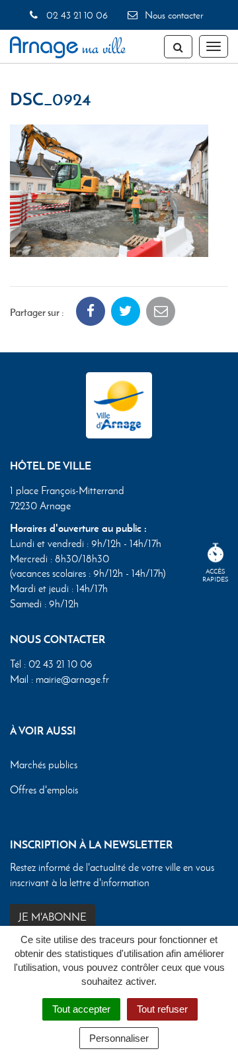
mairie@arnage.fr (72, 679)
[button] (109, 189)
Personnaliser (119, 1038)
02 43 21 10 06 (75, 15)
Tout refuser (162, 1009)
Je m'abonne (53, 917)
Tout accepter (81, 1009)
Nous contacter (172, 15)
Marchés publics (43, 764)
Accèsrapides (215, 575)
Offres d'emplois (44, 789)
